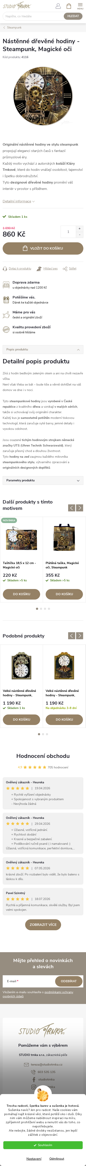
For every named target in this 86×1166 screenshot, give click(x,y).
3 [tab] (45, 609)
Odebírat (69, 981)
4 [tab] (49, 609)
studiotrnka (46, 1079)
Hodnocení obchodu (43, 756)
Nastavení (33, 1159)
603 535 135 (46, 1072)
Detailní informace (17, 201)
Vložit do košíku (46, 248)
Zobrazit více (43, 924)
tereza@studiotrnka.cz (46, 1064)
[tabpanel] (21, 559)
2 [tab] (41, 609)
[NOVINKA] (21, 538)
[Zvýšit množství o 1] (79, 229)
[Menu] (80, 6)
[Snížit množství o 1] (79, 235)
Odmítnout (56, 1159)
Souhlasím (45, 1145)
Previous (71, 507)
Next (79, 507)
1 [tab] (37, 609)
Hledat (73, 16)
